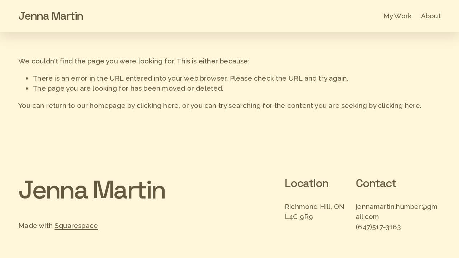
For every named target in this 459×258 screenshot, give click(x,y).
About (431, 16)
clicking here (158, 105)
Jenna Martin (50, 16)
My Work (397, 16)
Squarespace (76, 225)
